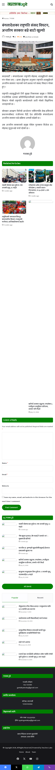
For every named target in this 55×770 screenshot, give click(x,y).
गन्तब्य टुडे (8, 37)
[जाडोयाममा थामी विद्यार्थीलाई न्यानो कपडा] (9, 622)
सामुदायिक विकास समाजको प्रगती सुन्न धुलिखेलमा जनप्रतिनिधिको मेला (32, 632)
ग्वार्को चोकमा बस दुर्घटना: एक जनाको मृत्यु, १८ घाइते (12, 186)
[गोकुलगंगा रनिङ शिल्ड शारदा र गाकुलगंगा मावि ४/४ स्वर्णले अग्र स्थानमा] (9, 610)
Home (6, 18)
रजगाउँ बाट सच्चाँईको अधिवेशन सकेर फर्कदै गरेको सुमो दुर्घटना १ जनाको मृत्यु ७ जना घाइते (36, 655)
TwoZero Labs (47, 747)
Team (34, 752)
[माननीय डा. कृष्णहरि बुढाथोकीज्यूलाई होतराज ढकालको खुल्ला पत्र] (9, 552)
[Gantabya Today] (17, 4)
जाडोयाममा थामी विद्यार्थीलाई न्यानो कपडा (33, 618)
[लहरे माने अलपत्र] (9, 646)
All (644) (27, 586)
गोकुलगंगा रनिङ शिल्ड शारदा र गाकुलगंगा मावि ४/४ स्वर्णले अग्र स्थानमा (35, 608)
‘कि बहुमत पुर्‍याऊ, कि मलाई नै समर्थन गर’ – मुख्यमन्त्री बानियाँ (33, 537)
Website (5, 485)
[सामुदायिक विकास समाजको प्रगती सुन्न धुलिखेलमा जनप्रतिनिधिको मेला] (9, 634)
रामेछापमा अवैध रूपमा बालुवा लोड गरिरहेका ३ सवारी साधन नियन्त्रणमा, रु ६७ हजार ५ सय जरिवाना (40, 189)
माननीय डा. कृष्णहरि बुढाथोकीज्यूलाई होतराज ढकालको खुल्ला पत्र (34, 549)
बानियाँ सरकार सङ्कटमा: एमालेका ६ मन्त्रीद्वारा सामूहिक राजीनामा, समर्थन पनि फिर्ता (40, 406)
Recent (40, 597)
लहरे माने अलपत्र (24, 642)
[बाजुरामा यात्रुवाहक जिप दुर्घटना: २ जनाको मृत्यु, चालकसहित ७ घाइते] (9, 575)
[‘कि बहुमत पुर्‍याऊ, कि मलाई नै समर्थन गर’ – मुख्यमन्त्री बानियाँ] (9, 540)
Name (5, 463)
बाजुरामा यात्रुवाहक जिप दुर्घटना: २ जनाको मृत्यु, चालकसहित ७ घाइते (35, 573)
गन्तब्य (12, 18)
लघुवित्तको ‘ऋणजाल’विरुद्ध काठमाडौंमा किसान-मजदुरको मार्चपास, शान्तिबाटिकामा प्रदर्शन (13, 219)
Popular (15, 597)
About (27, 752)
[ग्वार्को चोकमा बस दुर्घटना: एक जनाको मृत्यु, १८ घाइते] (14, 176)
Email (5, 474)
